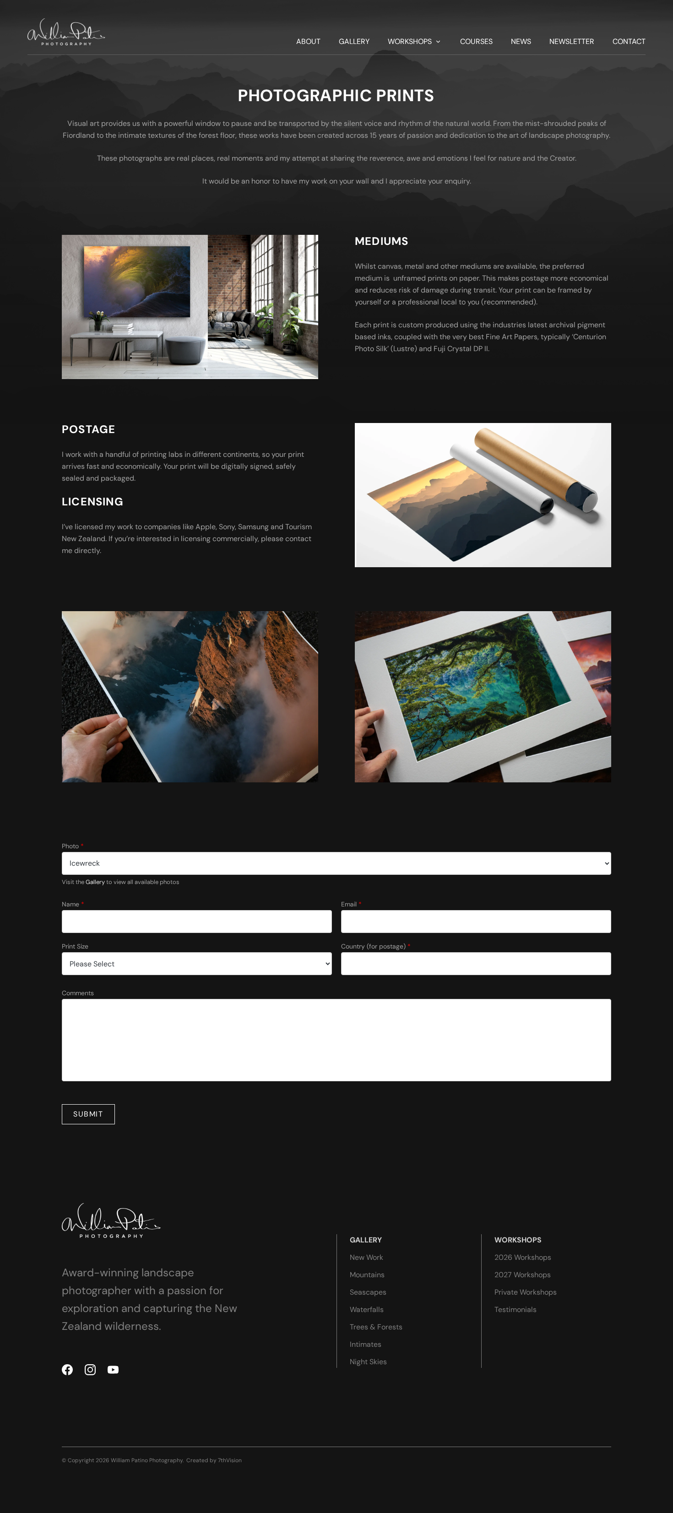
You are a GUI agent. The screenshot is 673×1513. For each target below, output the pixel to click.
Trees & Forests (376, 1327)
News (521, 41)
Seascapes (368, 1292)
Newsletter (571, 41)
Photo (73, 846)
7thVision (230, 1460)
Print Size (75, 946)
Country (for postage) (376, 946)
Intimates (365, 1344)
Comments (78, 993)
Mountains (367, 1275)
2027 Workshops (522, 1275)
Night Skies (368, 1362)
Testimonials (515, 1309)
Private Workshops (525, 1292)
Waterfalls (367, 1309)
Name (73, 904)
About (308, 41)
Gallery (354, 41)
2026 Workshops (522, 1257)
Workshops (410, 41)
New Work (366, 1257)
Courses (476, 41)
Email (351, 904)
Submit (88, 1114)
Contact (629, 41)
